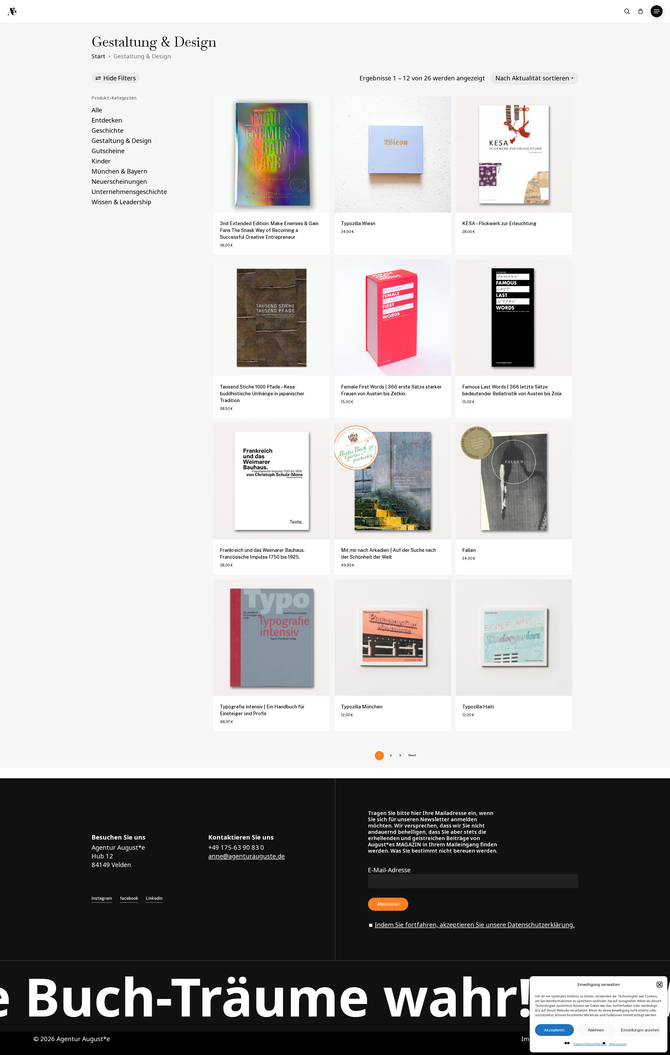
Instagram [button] (102, 898)
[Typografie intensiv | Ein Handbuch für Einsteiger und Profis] (271, 637)
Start (98, 56)
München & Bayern (119, 171)
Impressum (618, 1044)
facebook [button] (129, 898)
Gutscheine (108, 150)
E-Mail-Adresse (389, 869)
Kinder (101, 161)
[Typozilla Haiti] (514, 637)
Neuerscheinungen (119, 181)
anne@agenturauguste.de (246, 856)
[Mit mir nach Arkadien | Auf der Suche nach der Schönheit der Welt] (392, 481)
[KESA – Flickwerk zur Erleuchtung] (514, 154)
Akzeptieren (554, 1030)
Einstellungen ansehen (640, 1030)
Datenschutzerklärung (589, 1044)
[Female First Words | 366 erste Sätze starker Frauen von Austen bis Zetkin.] (392, 317)
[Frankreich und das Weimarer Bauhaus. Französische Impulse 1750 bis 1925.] (271, 481)
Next (412, 755)
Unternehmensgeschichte (129, 191)
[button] (659, 984)
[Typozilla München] (392, 637)
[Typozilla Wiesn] (392, 154)
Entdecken (107, 120)
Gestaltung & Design (122, 140)
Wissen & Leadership (122, 201)
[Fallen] (514, 481)
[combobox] (534, 78)
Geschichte (108, 130)
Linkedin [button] (154, 898)
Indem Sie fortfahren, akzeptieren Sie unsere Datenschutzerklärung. (475, 924)
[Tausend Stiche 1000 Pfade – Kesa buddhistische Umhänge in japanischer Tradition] (271, 317)
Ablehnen (596, 1030)
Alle (97, 109)
